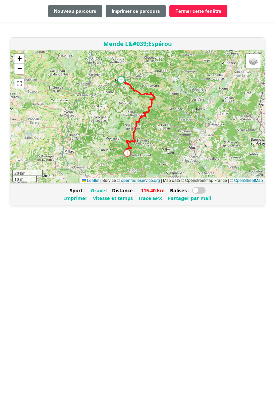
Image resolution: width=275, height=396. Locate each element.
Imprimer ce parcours (136, 11)
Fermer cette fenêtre (198, 11)
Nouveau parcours (75, 11)
